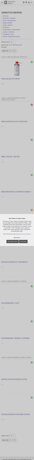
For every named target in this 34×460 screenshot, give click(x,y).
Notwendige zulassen (12, 241)
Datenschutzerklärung (26, 234)
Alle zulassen (23, 241)
